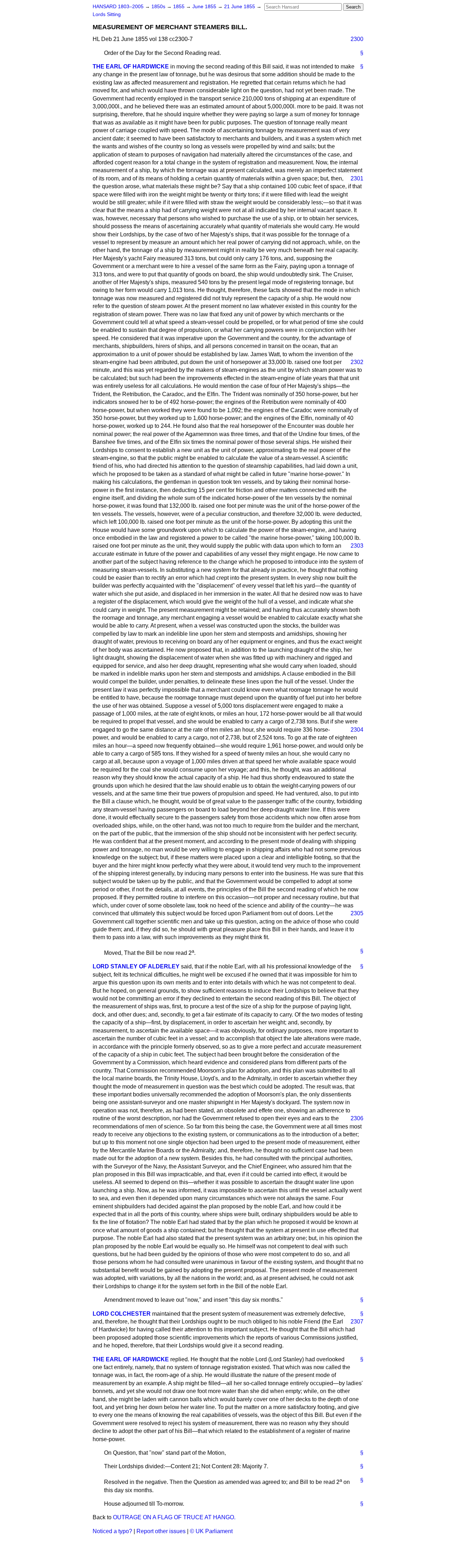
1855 (179, 6)
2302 (357, 362)
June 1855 (205, 6)
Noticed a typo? (112, 1531)
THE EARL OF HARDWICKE (131, 66)
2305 (357, 913)
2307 (357, 1322)
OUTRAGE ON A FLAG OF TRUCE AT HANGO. (174, 1517)
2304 (357, 730)
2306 (357, 1118)
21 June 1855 (240, 6)
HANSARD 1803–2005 (118, 6)
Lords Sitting (107, 14)
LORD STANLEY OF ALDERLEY (136, 966)
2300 (357, 39)
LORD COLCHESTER (122, 1314)
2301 (357, 178)
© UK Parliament (211, 1531)
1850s (159, 6)
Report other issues (161, 1531)
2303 (357, 546)
